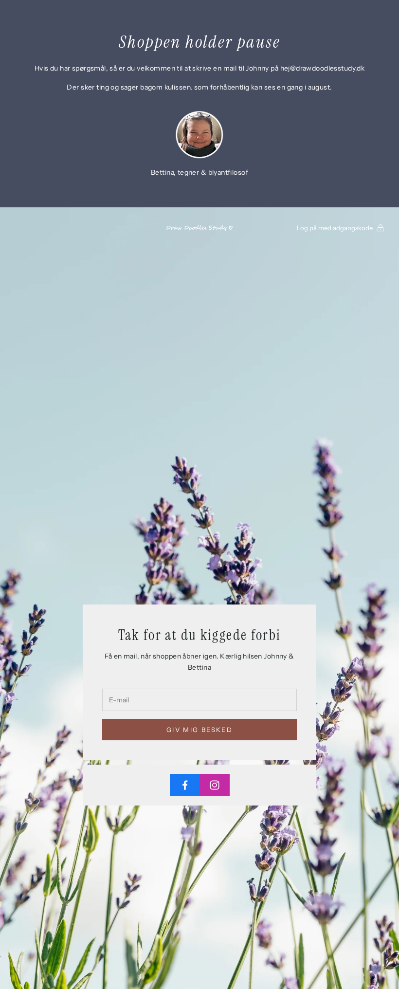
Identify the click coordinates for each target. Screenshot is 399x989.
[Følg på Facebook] (185, 785)
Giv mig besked (199, 729)
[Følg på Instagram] (214, 785)
